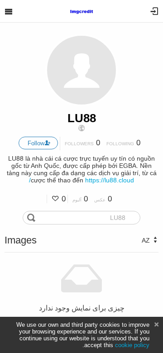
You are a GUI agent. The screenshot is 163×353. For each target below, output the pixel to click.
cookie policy (132, 345)
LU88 (81, 118)
